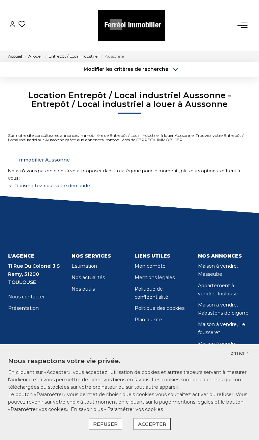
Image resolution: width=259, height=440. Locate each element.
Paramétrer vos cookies (135, 409)
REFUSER (105, 424)
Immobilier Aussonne (43, 160)
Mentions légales (155, 277)
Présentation (23, 308)
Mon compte (150, 266)
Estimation (84, 266)
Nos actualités (88, 277)
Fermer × (238, 353)
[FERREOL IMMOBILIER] (131, 25)
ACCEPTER (152, 424)
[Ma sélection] (22, 25)
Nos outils (83, 289)
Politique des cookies (159, 308)
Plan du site (148, 320)
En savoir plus (87, 409)
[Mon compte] (12, 25)
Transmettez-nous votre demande (52, 185)
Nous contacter (26, 297)
